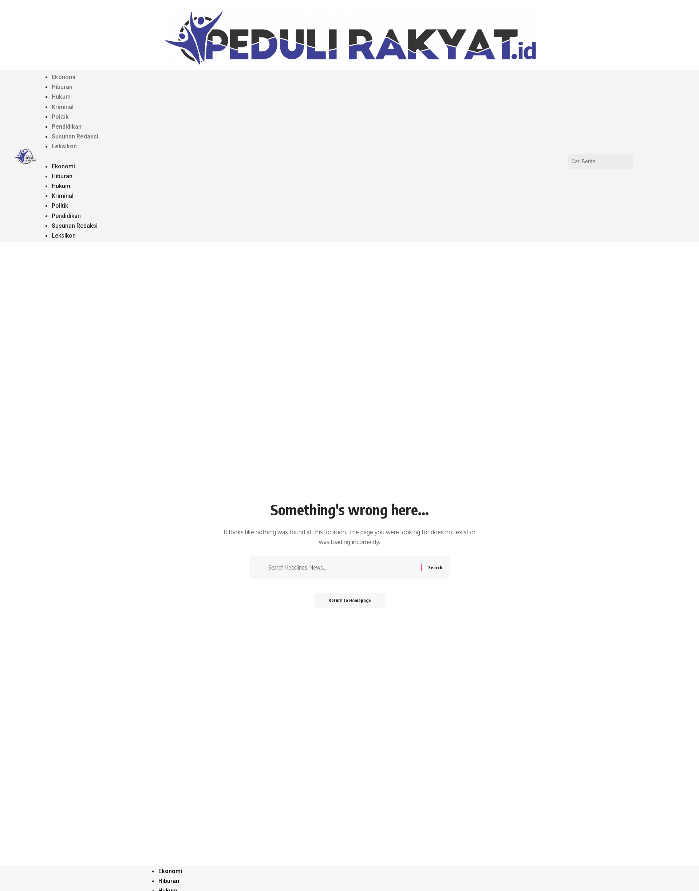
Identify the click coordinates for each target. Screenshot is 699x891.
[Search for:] (343, 567)
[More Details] (25, 156)
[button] (308, 156)
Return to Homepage (349, 600)
